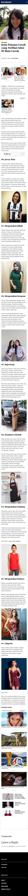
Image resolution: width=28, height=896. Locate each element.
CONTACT (4, 883)
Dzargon (6, 2)
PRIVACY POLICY (5, 889)
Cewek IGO (4, 707)
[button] (1, 75)
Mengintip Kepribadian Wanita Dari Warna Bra (20, 812)
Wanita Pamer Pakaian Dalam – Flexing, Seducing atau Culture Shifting (20, 796)
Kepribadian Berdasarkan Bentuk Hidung (20, 804)
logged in (11, 846)
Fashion (10, 707)
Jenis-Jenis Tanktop (14, 541)
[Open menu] (27, 2)
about (3, 880)
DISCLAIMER (4, 886)
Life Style (4, 42)
